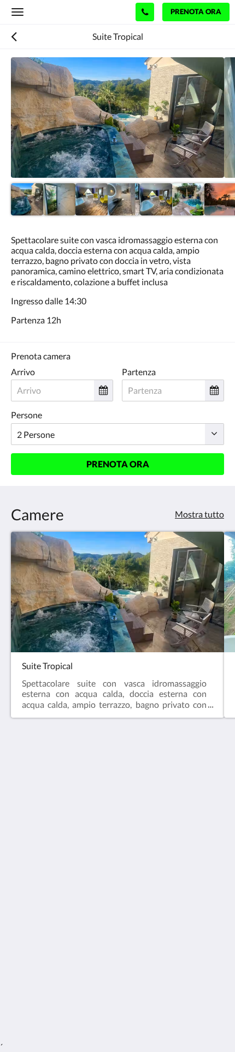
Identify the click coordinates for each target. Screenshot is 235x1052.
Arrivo (23, 371)
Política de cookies (45, 942)
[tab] (117, 915)
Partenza (139, 371)
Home (22, 933)
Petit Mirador (55, 12)
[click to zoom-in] (117, 117)
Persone (26, 415)
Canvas (71, 1012)
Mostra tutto (199, 514)
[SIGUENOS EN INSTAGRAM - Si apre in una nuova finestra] (52, 882)
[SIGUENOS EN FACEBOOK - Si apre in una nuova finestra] (22, 882)
